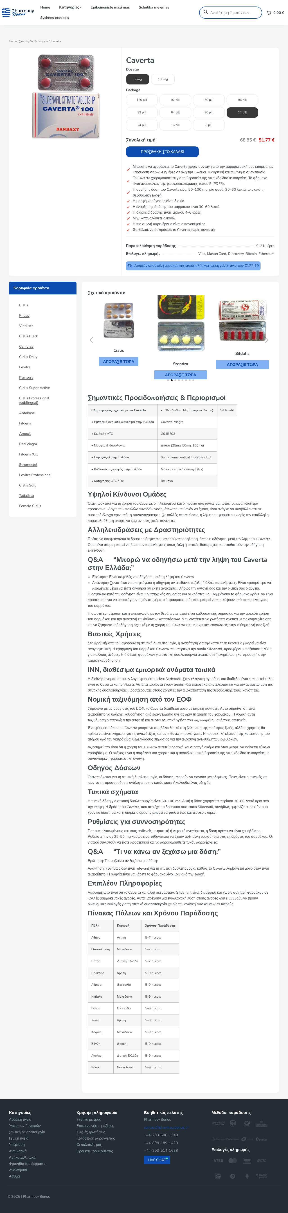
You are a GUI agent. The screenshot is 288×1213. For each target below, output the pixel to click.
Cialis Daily (28, 356)
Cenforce (26, 346)
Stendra (180, 364)
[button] (118, 361)
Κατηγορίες (69, 7)
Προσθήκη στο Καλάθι (162, 151)
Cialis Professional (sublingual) (34, 400)
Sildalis (242, 353)
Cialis (23, 305)
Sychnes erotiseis (54, 17)
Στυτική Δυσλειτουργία (33, 41)
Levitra (24, 367)
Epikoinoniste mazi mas (110, 7)
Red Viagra (28, 444)
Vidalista (26, 325)
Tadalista (26, 495)
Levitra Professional (35, 475)
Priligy (24, 315)
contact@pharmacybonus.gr (166, 1127)
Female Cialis (30, 506)
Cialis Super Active (34, 387)
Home (45, 7)
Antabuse (27, 413)
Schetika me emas (154, 7)
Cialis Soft (27, 485)
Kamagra (26, 377)
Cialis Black (28, 336)
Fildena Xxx (28, 454)
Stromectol (28, 464)
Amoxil (25, 433)
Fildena (25, 423)
